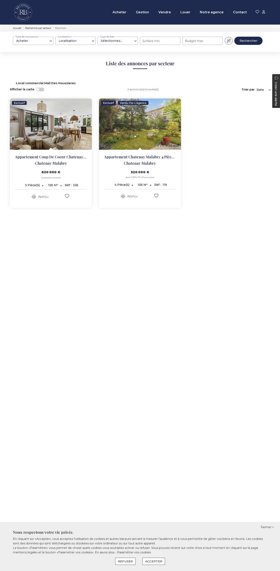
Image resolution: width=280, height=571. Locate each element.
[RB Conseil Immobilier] (23, 12)
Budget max (194, 41)
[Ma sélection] (257, 12)
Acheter (119, 12)
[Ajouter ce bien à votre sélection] (67, 197)
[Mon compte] (263, 12)
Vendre (164, 12)
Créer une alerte (276, 94)
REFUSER (125, 561)
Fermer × (267, 527)
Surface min (151, 41)
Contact (240, 12)
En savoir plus (105, 552)
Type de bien (107, 36)
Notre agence (212, 12)
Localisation (65, 36)
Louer (185, 12)
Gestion (142, 12)
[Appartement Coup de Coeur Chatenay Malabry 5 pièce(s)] (51, 124)
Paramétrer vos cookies (134, 552)
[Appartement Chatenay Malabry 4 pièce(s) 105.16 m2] (140, 124)
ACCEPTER (153, 561)
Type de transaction (27, 36)
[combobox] (33, 41)
